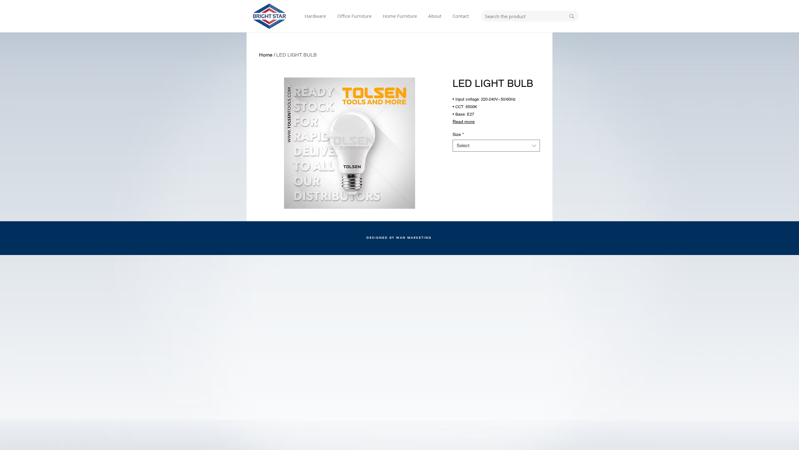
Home (265, 55)
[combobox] (496, 146)
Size (458, 134)
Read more (464, 121)
